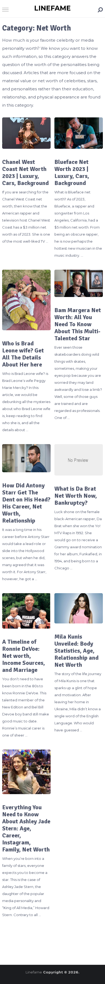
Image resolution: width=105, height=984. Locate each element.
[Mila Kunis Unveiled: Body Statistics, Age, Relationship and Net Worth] (78, 608)
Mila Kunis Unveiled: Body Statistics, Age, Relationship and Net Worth (76, 650)
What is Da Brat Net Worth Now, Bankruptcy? (75, 495)
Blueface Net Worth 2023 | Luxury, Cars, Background (71, 173)
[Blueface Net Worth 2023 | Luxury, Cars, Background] (78, 133)
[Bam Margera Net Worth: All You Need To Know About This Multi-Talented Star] (78, 283)
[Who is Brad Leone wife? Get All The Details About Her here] (26, 300)
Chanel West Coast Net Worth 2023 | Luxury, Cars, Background (25, 173)
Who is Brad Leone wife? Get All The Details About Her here (23, 354)
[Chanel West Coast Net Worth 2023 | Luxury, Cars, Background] (26, 133)
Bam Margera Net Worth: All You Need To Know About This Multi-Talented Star (77, 324)
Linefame (52, 8)
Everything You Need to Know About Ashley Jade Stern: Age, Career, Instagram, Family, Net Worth (26, 828)
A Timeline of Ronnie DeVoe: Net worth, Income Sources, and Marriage (23, 655)
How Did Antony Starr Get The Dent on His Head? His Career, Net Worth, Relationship (26, 503)
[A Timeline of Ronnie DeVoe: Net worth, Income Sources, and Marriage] (26, 611)
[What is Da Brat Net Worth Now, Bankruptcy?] (78, 460)
